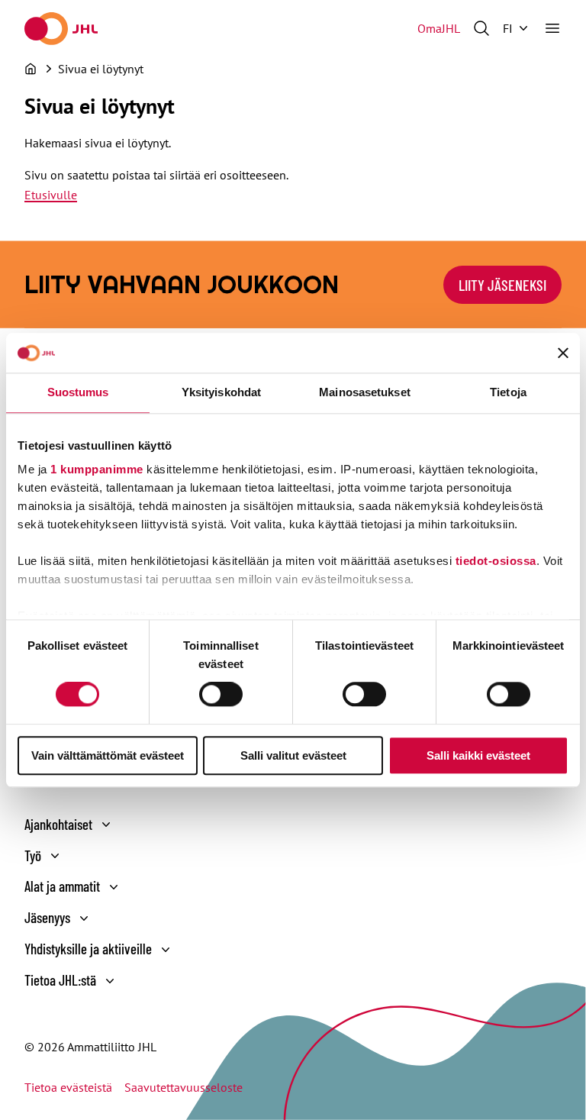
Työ (32, 855)
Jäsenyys (47, 917)
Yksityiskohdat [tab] (221, 392)
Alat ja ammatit (62, 886)
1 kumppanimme (96, 469)
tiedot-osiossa (496, 560)
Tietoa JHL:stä (60, 980)
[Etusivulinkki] (61, 28)
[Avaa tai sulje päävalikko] (552, 28)
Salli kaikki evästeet (478, 755)
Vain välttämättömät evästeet (107, 755)
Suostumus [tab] (78, 392)
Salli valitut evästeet (293, 755)
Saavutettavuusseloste (183, 1087)
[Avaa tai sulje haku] (481, 28)
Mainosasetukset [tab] (365, 392)
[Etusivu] (30, 69)
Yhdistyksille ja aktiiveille (88, 948)
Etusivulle (50, 194)
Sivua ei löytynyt (100, 68)
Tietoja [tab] (508, 392)
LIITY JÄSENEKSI (502, 285)
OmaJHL (438, 28)
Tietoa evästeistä (68, 1087)
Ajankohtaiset (58, 824)
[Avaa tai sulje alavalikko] (106, 824)
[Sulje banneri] (563, 352)
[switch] (221, 695)
